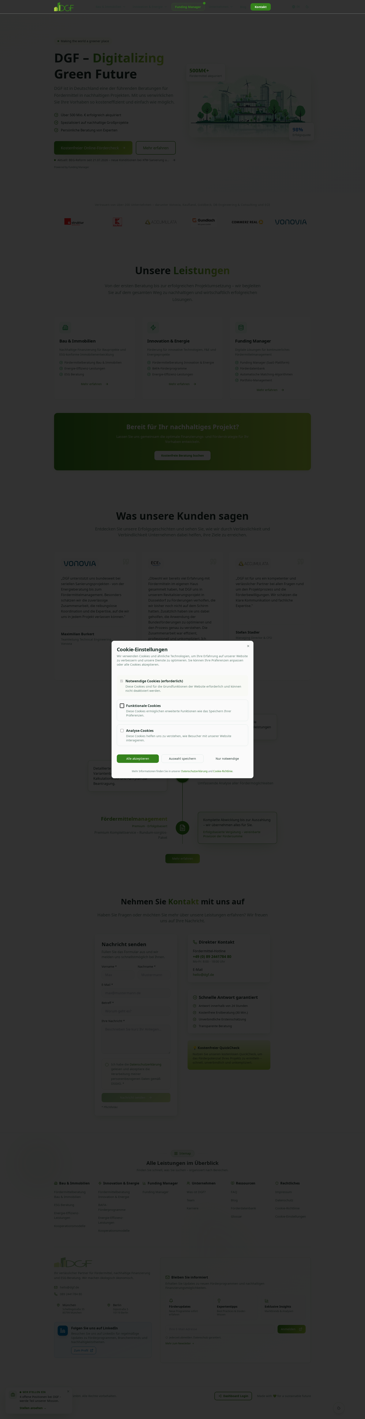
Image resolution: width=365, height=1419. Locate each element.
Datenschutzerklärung (194, 771)
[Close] (248, 646)
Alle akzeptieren (137, 759)
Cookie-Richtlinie (223, 771)
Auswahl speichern (182, 759)
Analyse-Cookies (140, 730)
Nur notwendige (227, 759)
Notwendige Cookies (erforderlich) (154, 681)
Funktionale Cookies (143, 705)
